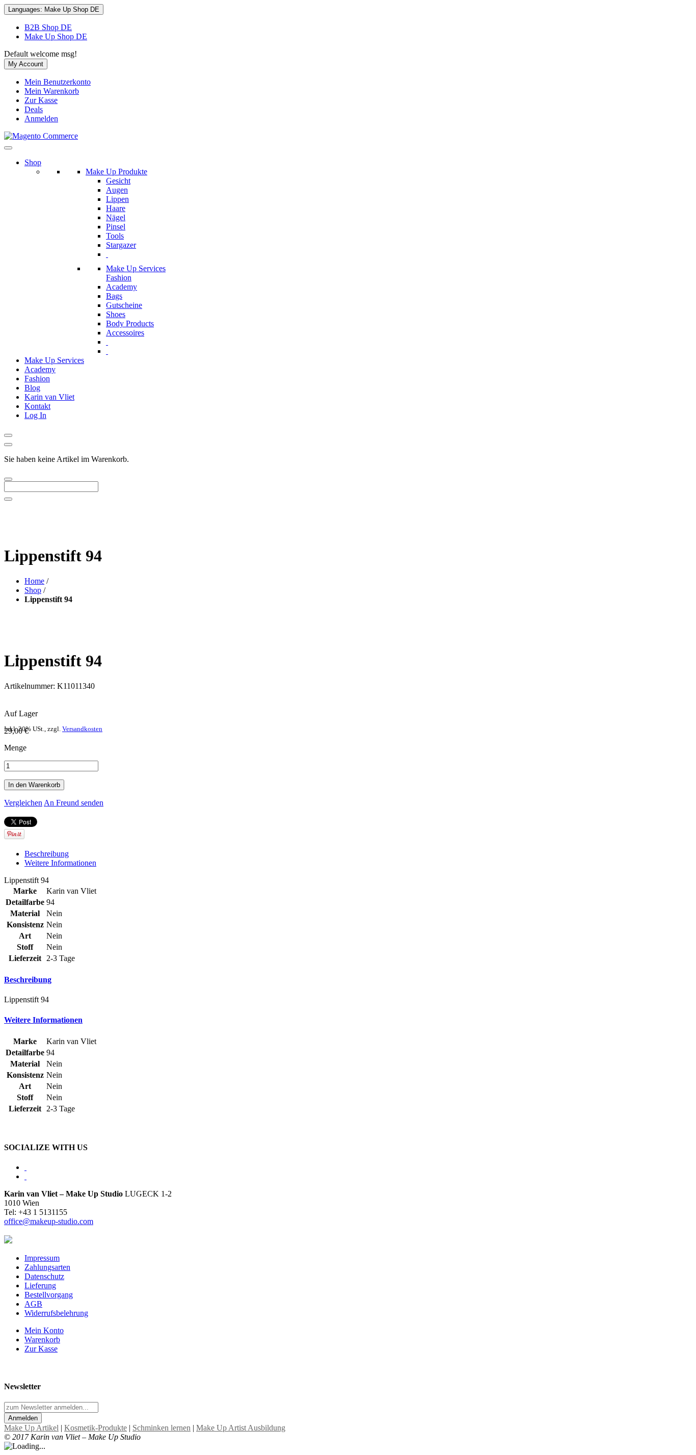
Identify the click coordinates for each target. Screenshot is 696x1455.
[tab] (348, 979)
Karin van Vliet (49, 397)
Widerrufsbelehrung (56, 1313)
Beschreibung (46, 853)
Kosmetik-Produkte (95, 1427)
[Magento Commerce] (41, 136)
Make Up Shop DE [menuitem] (55, 36)
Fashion (37, 378)
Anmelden (41, 118)
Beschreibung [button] (27, 979)
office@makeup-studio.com (48, 1221)
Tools (115, 235)
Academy (40, 369)
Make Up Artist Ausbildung (240, 1427)
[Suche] (8, 479)
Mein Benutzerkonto (57, 81)
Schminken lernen (161, 1427)
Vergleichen (23, 802)
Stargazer (121, 245)
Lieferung (40, 1285)
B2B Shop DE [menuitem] (48, 27)
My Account (25, 64)
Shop (32, 162)
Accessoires (125, 332)
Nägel (115, 217)
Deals (33, 109)
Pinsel (115, 226)
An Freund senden (73, 802)
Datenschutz (44, 1276)
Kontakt (37, 406)
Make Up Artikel (31, 1427)
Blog (32, 387)
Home (34, 581)
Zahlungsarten (47, 1267)
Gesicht (118, 180)
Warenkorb (42, 1339)
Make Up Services (54, 360)
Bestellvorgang (48, 1294)
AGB (33, 1304)
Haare (115, 208)
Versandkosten (82, 729)
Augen (117, 190)
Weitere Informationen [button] (43, 1020)
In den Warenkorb (34, 785)
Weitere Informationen (60, 863)
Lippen (117, 199)
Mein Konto (44, 1330)
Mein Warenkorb (51, 91)
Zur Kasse (41, 100)
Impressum (42, 1258)
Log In (35, 415)
